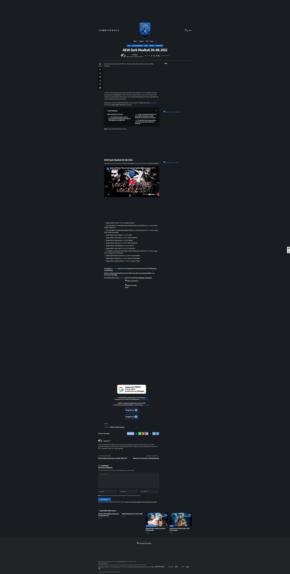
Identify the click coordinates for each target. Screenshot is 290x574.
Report (152, 45)
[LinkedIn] (109, 30)
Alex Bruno (134, 54)
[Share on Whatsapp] (100, 73)
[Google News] (105, 30)
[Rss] (118, 30)
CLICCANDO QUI (108, 270)
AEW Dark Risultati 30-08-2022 (115, 114)
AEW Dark (112, 427)
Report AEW (159, 45)
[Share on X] (154, 55)
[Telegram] (115, 30)
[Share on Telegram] (100, 80)
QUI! (105, 129)
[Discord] (113, 30)
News (146, 45)
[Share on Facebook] (152, 55)
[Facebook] (99, 30)
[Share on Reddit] (100, 76)
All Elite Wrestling (137, 45)
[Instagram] (107, 30)
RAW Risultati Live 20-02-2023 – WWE (132, 514)
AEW (129, 45)
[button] (187, 30)
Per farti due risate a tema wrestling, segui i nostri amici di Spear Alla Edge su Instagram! (145, 122)
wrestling (121, 278)
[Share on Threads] (150, 433)
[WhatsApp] (116, 30)
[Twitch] (111, 30)
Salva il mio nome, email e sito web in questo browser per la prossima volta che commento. (120, 495)
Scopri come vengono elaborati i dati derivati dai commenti (141, 502)
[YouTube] (103, 30)
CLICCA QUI (114, 275)
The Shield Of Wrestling (103, 566)
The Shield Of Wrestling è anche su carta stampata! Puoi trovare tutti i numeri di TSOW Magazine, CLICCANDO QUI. (119, 118)
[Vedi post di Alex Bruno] (123, 55)
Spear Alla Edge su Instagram (143, 278)
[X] (101, 30)
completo (153, 103)
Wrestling (114, 268)
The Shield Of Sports (121, 561)
